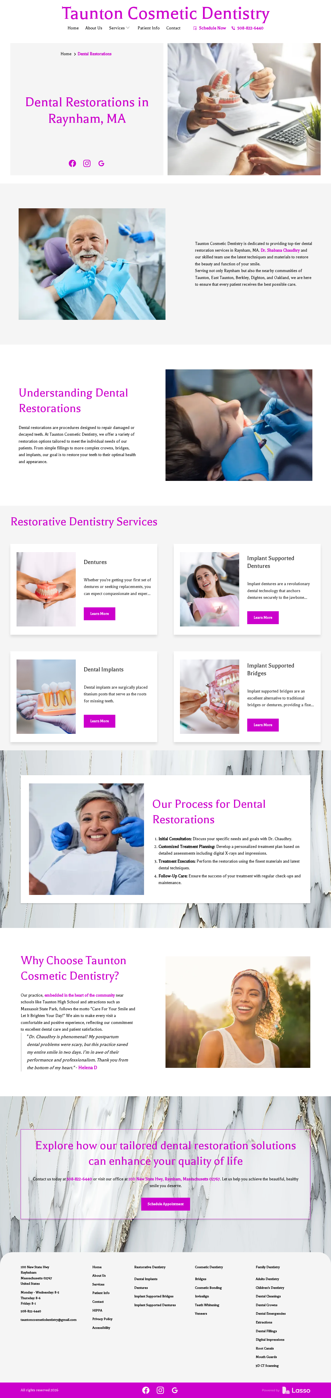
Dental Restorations (94, 54)
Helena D (87, 1067)
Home (66, 54)
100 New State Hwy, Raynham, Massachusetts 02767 (174, 1179)
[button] (120, 29)
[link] (72, 163)
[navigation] (165, 13)
